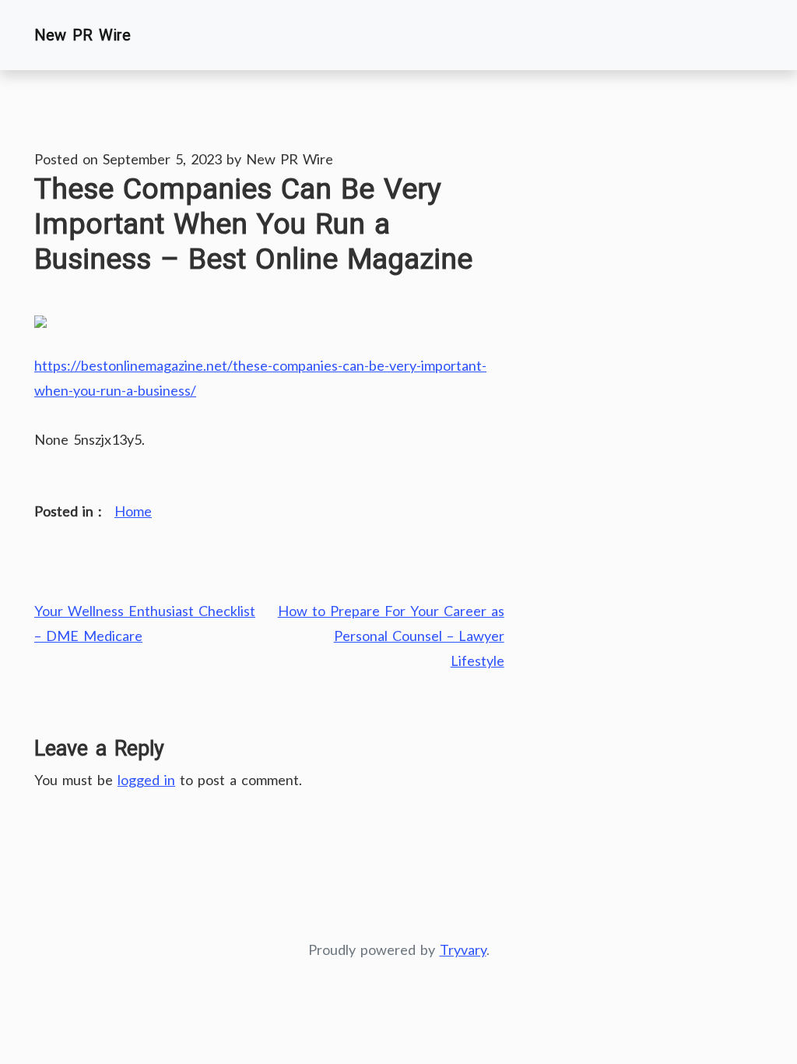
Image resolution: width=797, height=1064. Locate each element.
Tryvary (463, 949)
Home (133, 511)
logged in (146, 779)
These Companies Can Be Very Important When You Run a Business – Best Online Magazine (253, 223)
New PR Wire (82, 35)
